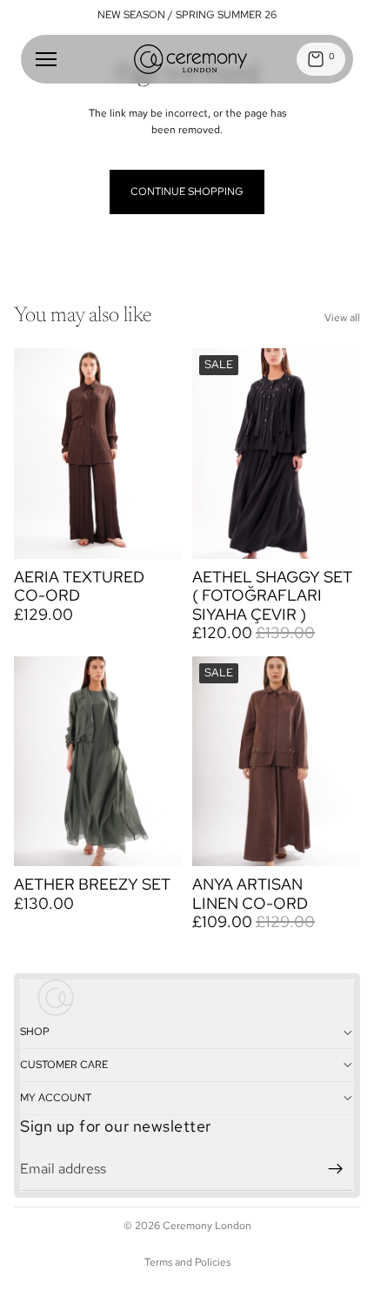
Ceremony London (207, 1226)
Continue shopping (187, 191)
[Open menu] (46, 59)
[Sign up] (335, 1168)
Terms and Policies (187, 1262)
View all (342, 318)
